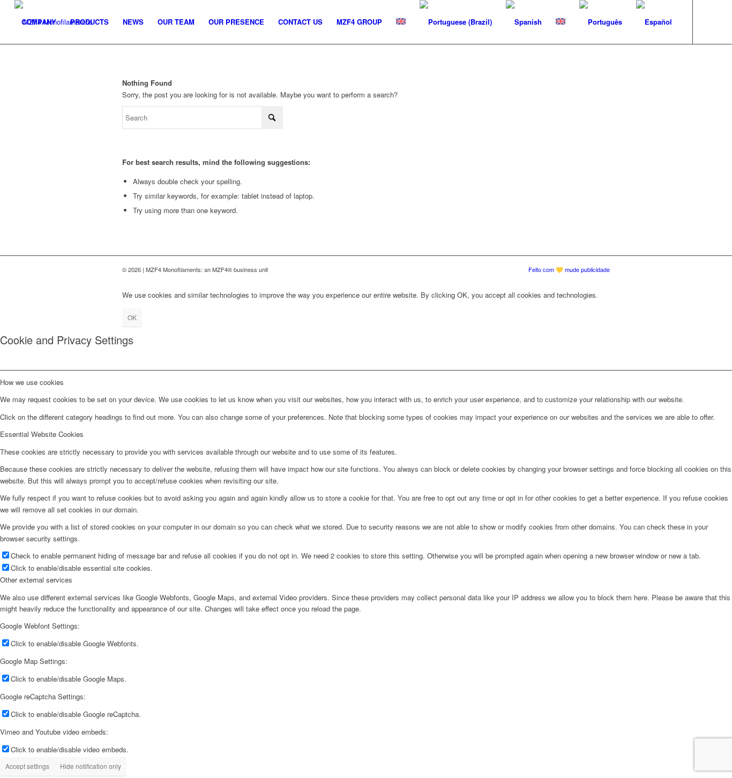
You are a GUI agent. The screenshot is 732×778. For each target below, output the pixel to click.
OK (132, 317)
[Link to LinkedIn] (18, 65)
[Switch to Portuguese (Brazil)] (456, 22)
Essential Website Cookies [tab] (42, 434)
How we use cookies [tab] (32, 382)
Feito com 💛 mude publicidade (569, 269)
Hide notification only (90, 766)
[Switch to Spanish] (524, 22)
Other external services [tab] (36, 580)
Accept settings (27, 766)
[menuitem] (38, 22)
